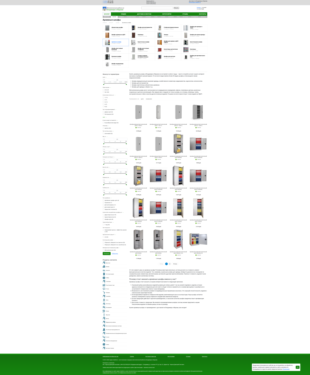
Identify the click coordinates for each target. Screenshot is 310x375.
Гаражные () (108, 202)
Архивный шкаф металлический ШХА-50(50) (158, 252)
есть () (107, 90)
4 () (106, 104)
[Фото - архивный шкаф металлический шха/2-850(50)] (158, 175)
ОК (297, 367)
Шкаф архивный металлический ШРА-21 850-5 (138, 125)
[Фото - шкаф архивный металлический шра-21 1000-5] (198, 112)
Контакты (202, 14)
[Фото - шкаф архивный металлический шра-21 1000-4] (178, 112)
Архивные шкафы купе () (112, 200)
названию (149, 99)
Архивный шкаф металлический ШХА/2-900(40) (198, 188)
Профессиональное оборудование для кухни (116, 333)
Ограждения (194, 16)
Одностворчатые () (110, 217)
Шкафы (114, 16)
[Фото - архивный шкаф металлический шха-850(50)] (138, 175)
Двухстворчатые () (110, 215)
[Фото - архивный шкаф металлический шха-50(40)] (138, 239)
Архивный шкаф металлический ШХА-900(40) (178, 188)
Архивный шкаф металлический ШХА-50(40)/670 (198, 252)
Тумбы (107, 344)
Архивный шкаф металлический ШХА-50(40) (138, 252)
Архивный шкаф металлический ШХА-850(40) (178, 157)
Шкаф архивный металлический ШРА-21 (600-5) (138, 157)
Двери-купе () (109, 112)
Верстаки (106, 16)
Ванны (107, 318)
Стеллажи (148, 16)
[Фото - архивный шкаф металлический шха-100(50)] (198, 207)
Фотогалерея (166, 14)
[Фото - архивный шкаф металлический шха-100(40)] (178, 207)
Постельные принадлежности (113, 329)
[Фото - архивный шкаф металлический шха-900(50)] (138, 207)
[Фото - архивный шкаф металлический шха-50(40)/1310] (178, 239)
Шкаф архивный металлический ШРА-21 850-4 (158, 157)
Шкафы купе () (109, 219)
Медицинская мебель (111, 322)
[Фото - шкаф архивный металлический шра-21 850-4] (158, 144)
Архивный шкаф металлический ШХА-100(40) (178, 220)
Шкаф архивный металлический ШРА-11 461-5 (158, 125)
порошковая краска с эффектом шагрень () (116, 230)
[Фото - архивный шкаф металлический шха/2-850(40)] (198, 144)
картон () (108, 128)
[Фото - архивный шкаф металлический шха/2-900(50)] (158, 207)
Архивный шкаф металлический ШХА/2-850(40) (198, 157)
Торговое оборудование (111, 340)
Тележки (162, 16)
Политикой (286, 369)
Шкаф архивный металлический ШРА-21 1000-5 (198, 125)
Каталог (107, 14)
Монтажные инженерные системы (114, 326)
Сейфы (140, 16)
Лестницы (185, 16)
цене (142, 99)
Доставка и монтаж (144, 14)
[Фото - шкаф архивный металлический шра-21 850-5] (138, 112)
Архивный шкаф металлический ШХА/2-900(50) (158, 220)
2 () (106, 99)
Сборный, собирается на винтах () (115, 242)
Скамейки (171, 16)
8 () (106, 106)
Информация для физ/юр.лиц (110, 356)
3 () (106, 102)
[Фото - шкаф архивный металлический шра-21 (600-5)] (138, 144)
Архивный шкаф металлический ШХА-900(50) (138, 220)
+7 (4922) (108, 1)
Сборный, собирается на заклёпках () (115, 244)
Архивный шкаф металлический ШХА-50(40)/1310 (178, 252)
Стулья (107, 337)
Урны (178, 16)
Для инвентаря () (110, 207)
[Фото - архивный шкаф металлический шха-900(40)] (178, 175)
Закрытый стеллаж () (111, 209)
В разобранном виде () (111, 122)
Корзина (199, 7)
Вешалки (203, 16)
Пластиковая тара (110, 285)
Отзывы (185, 14)
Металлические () (110, 250)
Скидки (123, 14)
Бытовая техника (110, 348)
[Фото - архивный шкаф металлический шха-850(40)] (178, 144)
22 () (106, 237)
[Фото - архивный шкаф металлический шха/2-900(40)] (198, 175)
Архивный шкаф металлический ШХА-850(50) (138, 188)
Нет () (107, 92)
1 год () (107, 224)
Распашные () (109, 114)
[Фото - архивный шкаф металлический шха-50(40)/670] (198, 239)
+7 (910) (108, 2)
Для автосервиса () (110, 205)
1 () (106, 97)
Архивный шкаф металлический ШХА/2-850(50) (158, 188)
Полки (107, 311)
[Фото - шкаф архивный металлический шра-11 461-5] (158, 112)
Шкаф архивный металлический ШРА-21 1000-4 (178, 125)
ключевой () (108, 133)
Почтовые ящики (131, 16)
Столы (155, 16)
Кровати (121, 16)
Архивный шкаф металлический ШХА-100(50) (198, 220)
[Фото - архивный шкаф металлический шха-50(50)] (158, 239)
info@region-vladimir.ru (195, 2)
